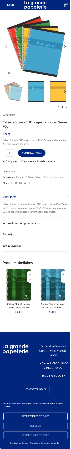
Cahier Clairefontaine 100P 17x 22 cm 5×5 (18, 306)
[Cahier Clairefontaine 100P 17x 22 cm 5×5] (19, 285)
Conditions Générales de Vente (44, 443)
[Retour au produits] (62, 107)
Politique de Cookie (19, 443)
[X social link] (16, 183)
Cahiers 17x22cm (25, 177)
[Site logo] (35, 4)
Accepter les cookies (35, 416)
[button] (6, 46)
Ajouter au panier (32, 152)
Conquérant (9, 114)
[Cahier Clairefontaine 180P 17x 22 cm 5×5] (52, 285)
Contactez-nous (36, 389)
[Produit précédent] (58, 107)
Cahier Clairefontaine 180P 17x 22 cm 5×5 (52, 306)
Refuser (35, 425)
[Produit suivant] (66, 107)
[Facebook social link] (12, 183)
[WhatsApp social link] (29, 183)
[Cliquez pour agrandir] (9, 73)
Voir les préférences (35, 435)
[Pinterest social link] (20, 183)
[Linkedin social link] (25, 183)
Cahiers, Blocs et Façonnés (49, 177)
